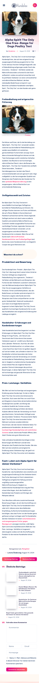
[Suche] (35, 5)
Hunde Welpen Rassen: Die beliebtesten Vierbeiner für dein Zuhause (28, 588)
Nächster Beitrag (29, 559)
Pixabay (27, 135)
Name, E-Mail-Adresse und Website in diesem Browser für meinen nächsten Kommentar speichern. (21, 661)
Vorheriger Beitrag (11, 559)
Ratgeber (26, 549)
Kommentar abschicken (17, 669)
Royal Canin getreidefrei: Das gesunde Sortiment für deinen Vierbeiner (19, 613)
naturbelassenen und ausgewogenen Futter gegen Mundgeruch (19, 521)
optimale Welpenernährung (15, 182)
